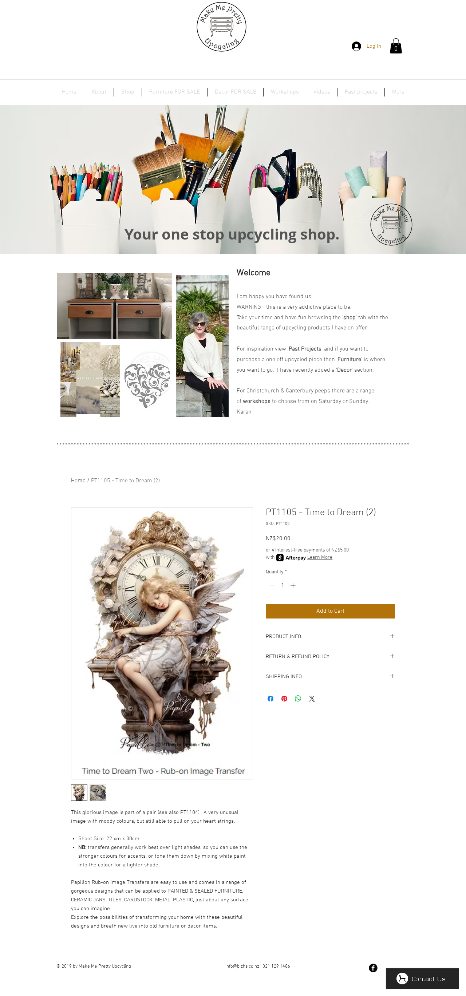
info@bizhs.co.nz (242, 966)
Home (78, 481)
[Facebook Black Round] (373, 968)
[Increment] (293, 585)
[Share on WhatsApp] (298, 698)
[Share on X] (312, 698)
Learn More (319, 557)
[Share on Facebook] (270, 698)
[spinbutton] (282, 585)
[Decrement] (271, 585)
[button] (396, 46)
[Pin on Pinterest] (284, 698)
